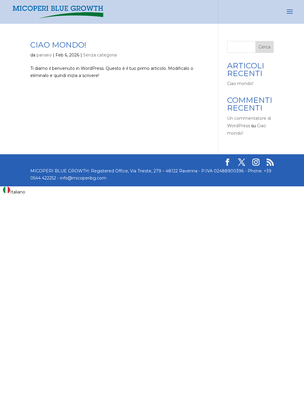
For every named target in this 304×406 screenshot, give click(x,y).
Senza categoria (100, 55)
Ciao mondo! (58, 45)
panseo (44, 55)
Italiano (17, 192)
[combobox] (14, 191)
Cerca (264, 47)
